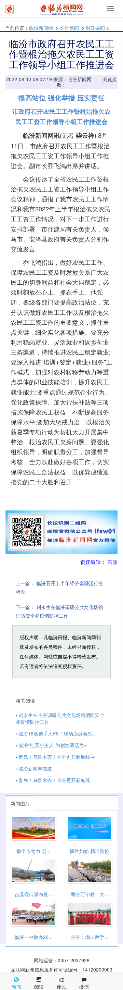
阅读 (39, 986)
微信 (84, 986)
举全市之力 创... (33, 850)
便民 (61, 986)
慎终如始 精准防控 (89, 850)
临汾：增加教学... (89, 936)
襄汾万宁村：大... (89, 894)
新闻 (16, 986)
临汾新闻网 (41, 27)
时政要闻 (95, 27)
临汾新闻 (69, 27)
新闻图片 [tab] (20, 803)
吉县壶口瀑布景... (33, 894)
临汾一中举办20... (33, 936)
